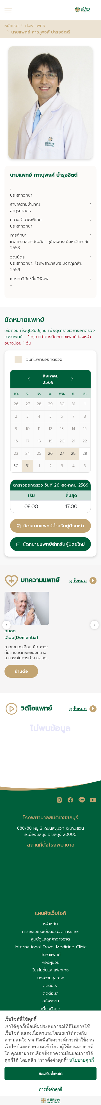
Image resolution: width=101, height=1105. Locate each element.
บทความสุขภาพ (50, 978)
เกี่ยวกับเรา (50, 1009)
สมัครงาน (50, 1001)
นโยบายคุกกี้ (81, 1060)
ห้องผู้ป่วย (50, 962)
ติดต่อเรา (51, 985)
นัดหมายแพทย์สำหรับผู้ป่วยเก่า (53, 525)
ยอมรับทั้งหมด (51, 1073)
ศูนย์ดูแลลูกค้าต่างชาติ (50, 939)
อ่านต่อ (21, 671)
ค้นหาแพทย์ (51, 954)
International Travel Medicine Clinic (50, 947)
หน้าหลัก (50, 924)
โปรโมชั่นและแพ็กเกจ (51, 970)
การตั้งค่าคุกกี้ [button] (50, 1089)
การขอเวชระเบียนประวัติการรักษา (50, 931)
